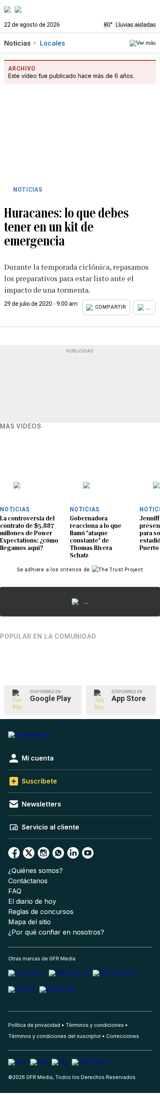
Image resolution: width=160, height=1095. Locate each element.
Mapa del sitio (29, 922)
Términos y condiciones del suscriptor (54, 1036)
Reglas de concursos (40, 912)
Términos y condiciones (95, 1025)
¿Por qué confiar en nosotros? (56, 932)
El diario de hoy (32, 901)
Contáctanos (28, 881)
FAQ (14, 891)
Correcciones (122, 1036)
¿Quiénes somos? (35, 871)
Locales (52, 43)
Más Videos (20, 426)
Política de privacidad (34, 1025)
